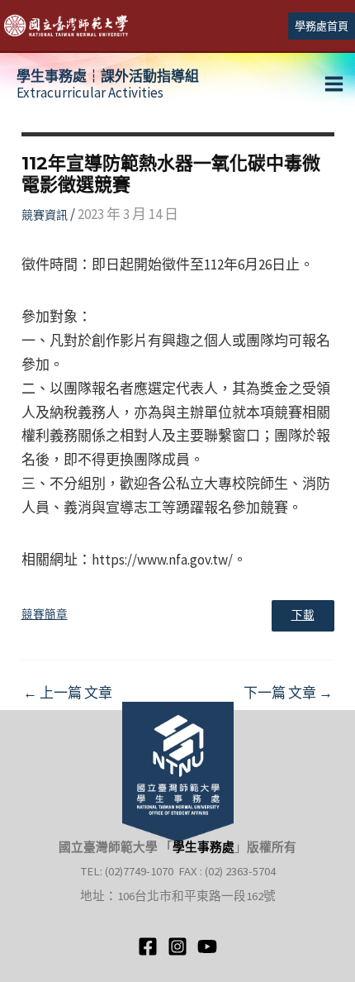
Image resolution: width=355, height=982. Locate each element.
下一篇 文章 (288, 693)
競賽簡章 (44, 615)
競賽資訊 (44, 214)
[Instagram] (177, 946)
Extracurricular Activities (108, 84)
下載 (303, 615)
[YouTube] (207, 946)
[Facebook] (148, 946)
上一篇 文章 (67, 693)
